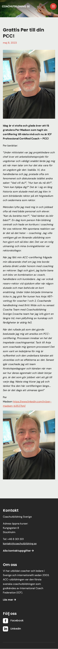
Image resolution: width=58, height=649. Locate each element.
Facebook (17, 620)
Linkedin (15, 628)
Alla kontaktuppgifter (17, 550)
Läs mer (8, 599)
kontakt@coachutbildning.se (20, 543)
